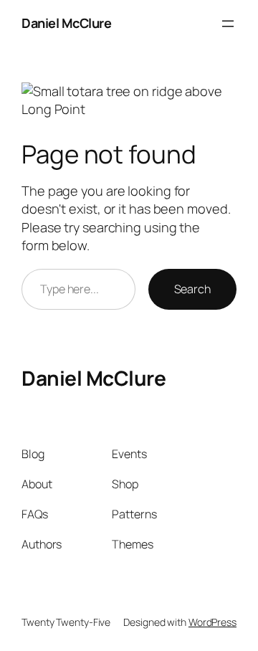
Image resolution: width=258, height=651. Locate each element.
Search (192, 289)
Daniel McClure (66, 23)
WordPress (212, 622)
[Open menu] (227, 23)
